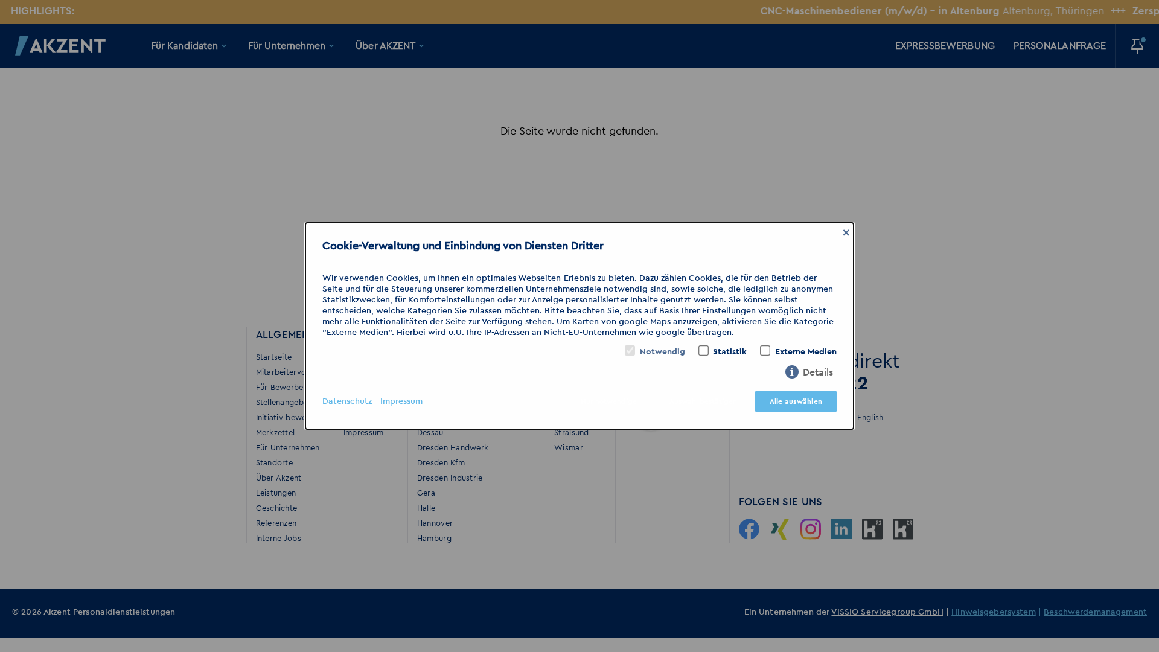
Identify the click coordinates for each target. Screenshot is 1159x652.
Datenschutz (347, 401)
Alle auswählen (796, 401)
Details (818, 372)
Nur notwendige (609, 401)
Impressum (401, 401)
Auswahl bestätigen (703, 401)
